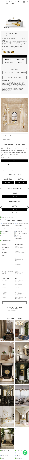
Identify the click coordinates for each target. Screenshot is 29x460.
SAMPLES (17, 271)
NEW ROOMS (17, 246)
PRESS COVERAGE (18, 284)
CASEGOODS (4, 250)
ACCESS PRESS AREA (19, 280)
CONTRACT (17, 251)
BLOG (16, 258)
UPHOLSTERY (4, 252)
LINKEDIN (4, 293)
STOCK (3, 255)
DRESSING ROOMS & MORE (20, 252)
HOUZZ (3, 294)
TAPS (3, 281)
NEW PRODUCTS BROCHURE (7, 271)
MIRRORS (3, 249)
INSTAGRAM (4, 291)
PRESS (16, 278)
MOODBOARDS (18, 264)
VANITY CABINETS (5, 247)
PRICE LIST (4, 273)
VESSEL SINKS (4, 280)
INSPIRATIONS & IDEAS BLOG (20, 259)
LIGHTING (3, 254)
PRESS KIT (17, 281)
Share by (4, 66)
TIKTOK (3, 297)
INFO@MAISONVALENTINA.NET (21, 297)
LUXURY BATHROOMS (19, 244)
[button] (26, 115)
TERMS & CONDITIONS (19, 272)
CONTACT (17, 287)
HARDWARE (4, 284)
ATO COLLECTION (5, 278)
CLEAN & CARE (18, 273)
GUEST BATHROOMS (19, 247)
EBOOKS (16, 260)
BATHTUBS (4, 244)
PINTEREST (4, 292)
